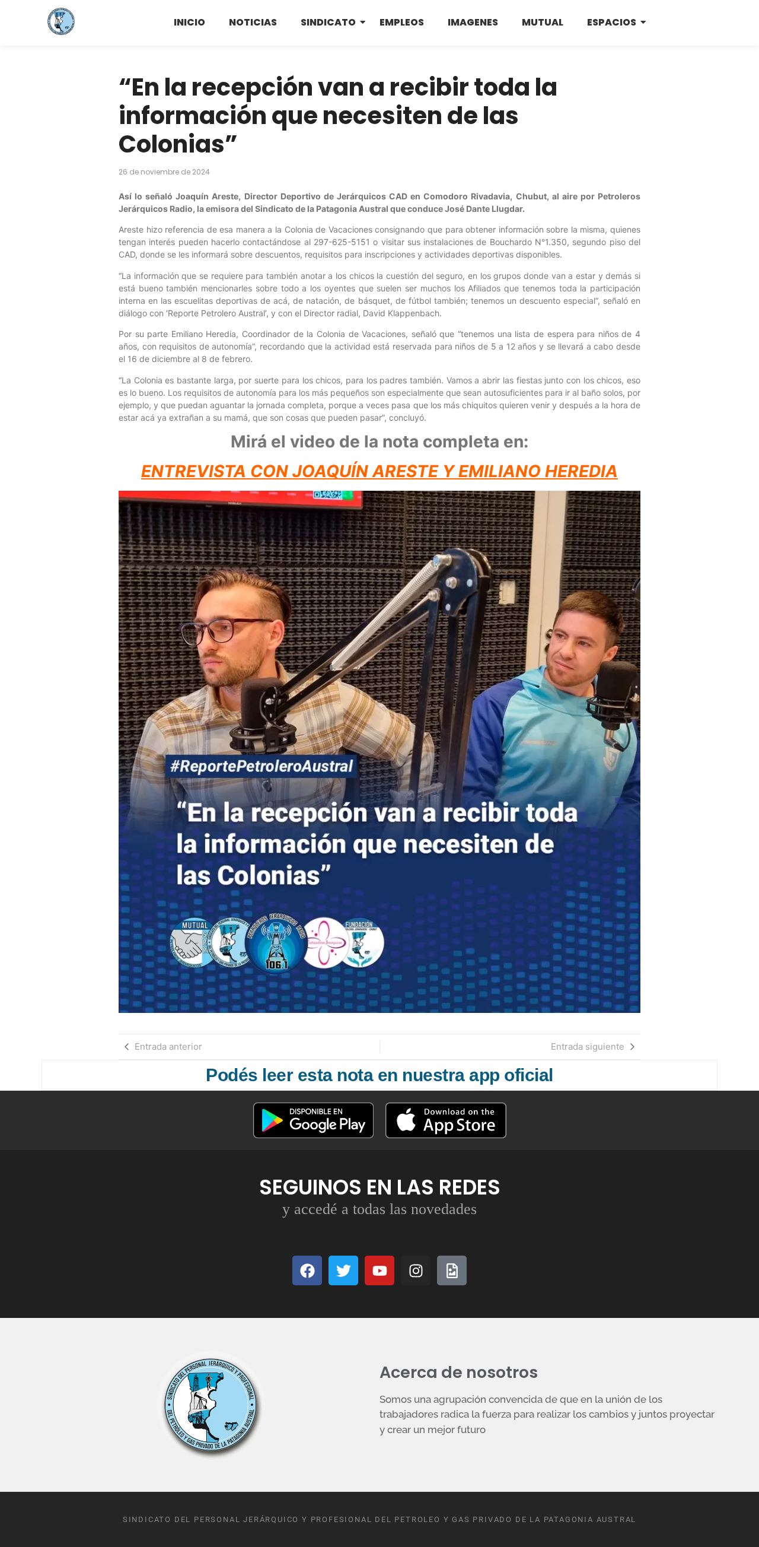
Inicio (189, 22)
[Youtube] (379, 1270)
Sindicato (328, 22)
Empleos (402, 22)
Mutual (542, 22)
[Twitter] (343, 1270)
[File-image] (452, 1270)
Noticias (253, 22)
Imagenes (473, 22)
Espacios (611, 22)
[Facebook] (307, 1270)
